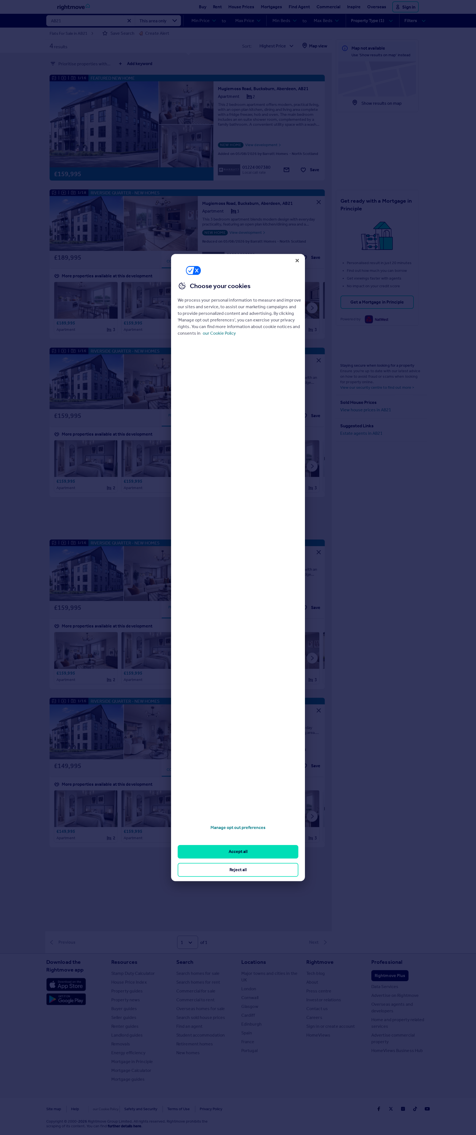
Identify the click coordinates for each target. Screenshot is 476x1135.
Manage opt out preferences (238, 827)
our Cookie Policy (219, 333)
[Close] (297, 260)
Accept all (238, 851)
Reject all (238, 869)
